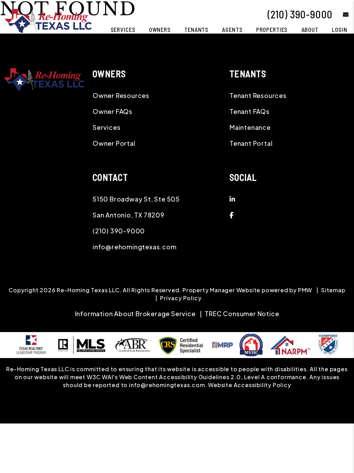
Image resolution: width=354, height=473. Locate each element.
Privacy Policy (180, 298)
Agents (232, 29)
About (309, 29)
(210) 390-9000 (300, 14)
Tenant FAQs (250, 111)
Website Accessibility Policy (249, 385)
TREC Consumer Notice (242, 314)
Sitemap (333, 290)
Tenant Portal (251, 143)
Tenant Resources (258, 95)
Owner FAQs (112, 111)
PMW (305, 290)
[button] (341, 14)
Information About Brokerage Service (135, 314)
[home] (48, 20)
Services (123, 29)
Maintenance (250, 127)
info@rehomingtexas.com (135, 247)
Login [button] (339, 29)
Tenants (196, 29)
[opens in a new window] (328, 344)
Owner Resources (121, 95)
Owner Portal (114, 143)
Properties (272, 29)
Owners (160, 29)
